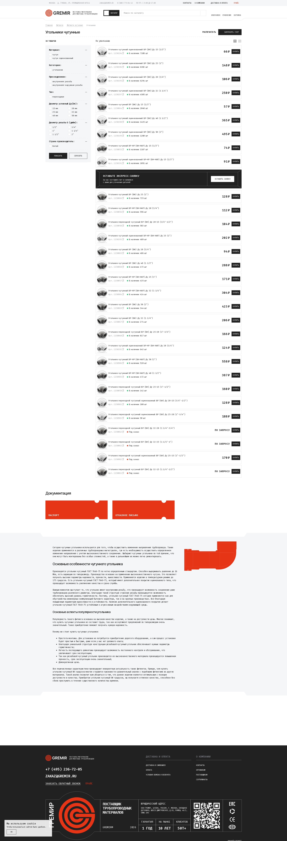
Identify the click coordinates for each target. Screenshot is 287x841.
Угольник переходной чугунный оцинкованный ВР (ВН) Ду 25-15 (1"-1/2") (146, 455)
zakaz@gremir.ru (106, 3)
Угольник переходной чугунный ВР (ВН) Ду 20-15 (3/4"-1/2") (140, 222)
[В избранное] (211, 51)
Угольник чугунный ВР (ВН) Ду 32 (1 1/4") (130, 318)
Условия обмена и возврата (158, 775)
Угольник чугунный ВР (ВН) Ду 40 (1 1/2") (130, 263)
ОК (11, 832)
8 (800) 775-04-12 (125, 3)
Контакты (200, 765)
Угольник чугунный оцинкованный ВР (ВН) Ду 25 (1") (135, 63)
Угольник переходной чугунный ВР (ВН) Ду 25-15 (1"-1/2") (139, 387)
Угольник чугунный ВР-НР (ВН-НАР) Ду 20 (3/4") (133, 208)
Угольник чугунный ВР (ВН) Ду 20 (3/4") (129, 249)
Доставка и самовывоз (156, 765)
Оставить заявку (222, 179)
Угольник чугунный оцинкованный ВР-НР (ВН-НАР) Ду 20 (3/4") (141, 346)
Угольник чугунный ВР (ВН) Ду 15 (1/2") (129, 104)
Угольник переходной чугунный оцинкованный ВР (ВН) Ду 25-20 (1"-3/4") (146, 414)
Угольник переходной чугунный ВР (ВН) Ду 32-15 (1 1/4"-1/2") (141, 469)
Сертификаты (201, 779)
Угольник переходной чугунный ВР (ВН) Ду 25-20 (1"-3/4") (139, 332)
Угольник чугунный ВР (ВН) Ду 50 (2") (128, 304)
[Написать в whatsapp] (98, 769)
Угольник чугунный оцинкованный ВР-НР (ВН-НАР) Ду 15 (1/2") (141, 159)
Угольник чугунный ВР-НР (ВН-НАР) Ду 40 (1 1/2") (134, 373)
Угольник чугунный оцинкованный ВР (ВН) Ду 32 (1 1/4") (138, 91)
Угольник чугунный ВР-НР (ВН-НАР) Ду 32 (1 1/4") (134, 291)
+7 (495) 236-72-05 (63, 769)
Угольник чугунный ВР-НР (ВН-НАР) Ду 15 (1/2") (133, 146)
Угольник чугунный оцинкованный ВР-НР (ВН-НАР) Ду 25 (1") (140, 236)
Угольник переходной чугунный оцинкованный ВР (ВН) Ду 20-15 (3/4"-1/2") (148, 401)
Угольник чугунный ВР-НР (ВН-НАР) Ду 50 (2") (132, 359)
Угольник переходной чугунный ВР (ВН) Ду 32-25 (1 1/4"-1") (140, 442)
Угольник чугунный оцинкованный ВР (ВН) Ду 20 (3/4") (137, 77)
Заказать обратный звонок (63, 783)
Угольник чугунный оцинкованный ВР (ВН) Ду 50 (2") (135, 132)
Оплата (149, 770)
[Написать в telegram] (90, 769)
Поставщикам (201, 775)
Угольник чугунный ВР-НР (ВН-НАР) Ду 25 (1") (132, 277)
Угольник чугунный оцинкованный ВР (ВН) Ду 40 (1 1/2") (138, 118)
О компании (203, 756)
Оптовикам (200, 770)
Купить (236, 51)
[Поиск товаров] (203, 13)
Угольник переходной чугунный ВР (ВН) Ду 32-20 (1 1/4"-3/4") (141, 428)
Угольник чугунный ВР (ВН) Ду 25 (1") (128, 194)
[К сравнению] (205, 51)
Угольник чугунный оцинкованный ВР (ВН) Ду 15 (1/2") (137, 49)
